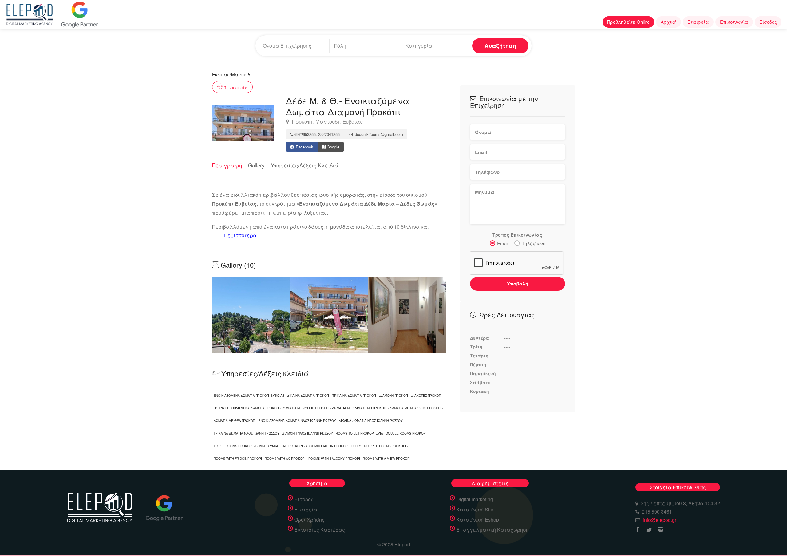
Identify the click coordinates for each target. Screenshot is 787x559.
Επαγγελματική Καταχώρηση (492, 529)
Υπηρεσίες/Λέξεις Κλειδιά (304, 165)
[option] (329, 315)
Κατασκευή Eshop (477, 519)
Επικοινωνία (734, 21)
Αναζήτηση (500, 46)
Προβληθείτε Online (628, 21)
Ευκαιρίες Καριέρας (319, 529)
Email (502, 243)
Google (333, 147)
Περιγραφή (227, 165)
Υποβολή (517, 283)
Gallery (256, 165)
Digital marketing (474, 499)
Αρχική (668, 21)
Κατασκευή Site (474, 509)
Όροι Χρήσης (309, 519)
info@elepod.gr (659, 519)
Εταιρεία (698, 21)
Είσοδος (768, 21)
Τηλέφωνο (533, 243)
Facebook (304, 147)
